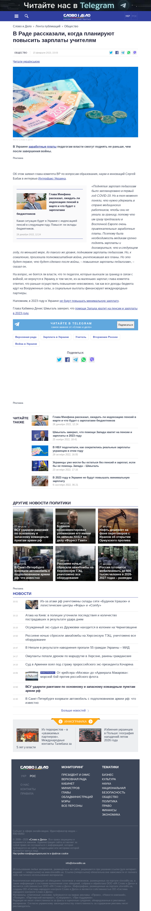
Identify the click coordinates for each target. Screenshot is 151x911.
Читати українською (26, 61)
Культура (109, 779)
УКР (127, 16)
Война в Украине (26, 343)
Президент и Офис (76, 774)
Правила (27, 793)
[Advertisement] (75, 164)
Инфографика (75, 721)
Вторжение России (105, 336)
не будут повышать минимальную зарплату (89, 300)
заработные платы (43, 146)
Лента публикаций (48, 26)
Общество (71, 26)
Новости (22, 594)
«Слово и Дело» (38, 839)
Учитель (81, 336)
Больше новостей (73, 710)
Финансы (109, 810)
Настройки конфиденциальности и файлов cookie (40, 853)
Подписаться (125, 324)
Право (107, 805)
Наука (106, 783)
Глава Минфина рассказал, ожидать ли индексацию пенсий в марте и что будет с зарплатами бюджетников (48, 204)
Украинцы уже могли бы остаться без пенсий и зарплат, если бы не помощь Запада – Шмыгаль (94, 466)
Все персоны (72, 805)
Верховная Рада (74, 779)
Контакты (28, 789)
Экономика (111, 814)
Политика (109, 801)
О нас (24, 784)
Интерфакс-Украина (52, 178)
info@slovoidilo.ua (75, 863)
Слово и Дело (22, 26)
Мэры (66, 801)
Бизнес (107, 774)
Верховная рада (25, 336)
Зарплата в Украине (56, 336)
